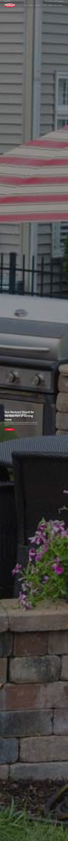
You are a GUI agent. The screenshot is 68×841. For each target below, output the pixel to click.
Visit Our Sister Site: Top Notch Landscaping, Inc (54, 1)
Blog (55, 5)
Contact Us (60, 5)
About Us (51, 5)
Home (26, 5)
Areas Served (38, 5)
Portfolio (45, 5)
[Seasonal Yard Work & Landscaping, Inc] (10, 5)
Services (31, 5)
